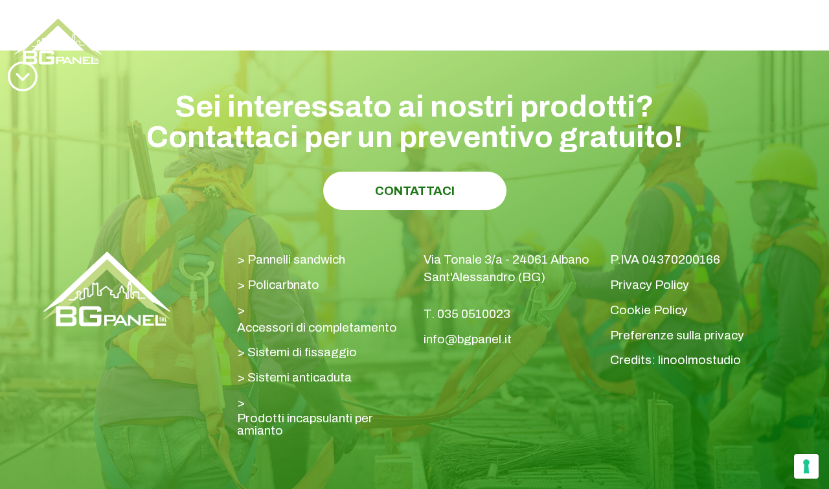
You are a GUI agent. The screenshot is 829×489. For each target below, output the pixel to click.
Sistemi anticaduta (299, 377)
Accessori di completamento (317, 327)
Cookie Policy (649, 310)
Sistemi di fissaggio (302, 352)
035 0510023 (696, 31)
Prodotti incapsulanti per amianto (305, 424)
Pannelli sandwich (296, 259)
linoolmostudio (699, 360)
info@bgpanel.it (468, 339)
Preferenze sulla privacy (677, 335)
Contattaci (415, 191)
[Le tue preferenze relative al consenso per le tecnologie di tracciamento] (806, 466)
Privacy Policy (649, 285)
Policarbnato (283, 285)
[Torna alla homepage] (58, 40)
